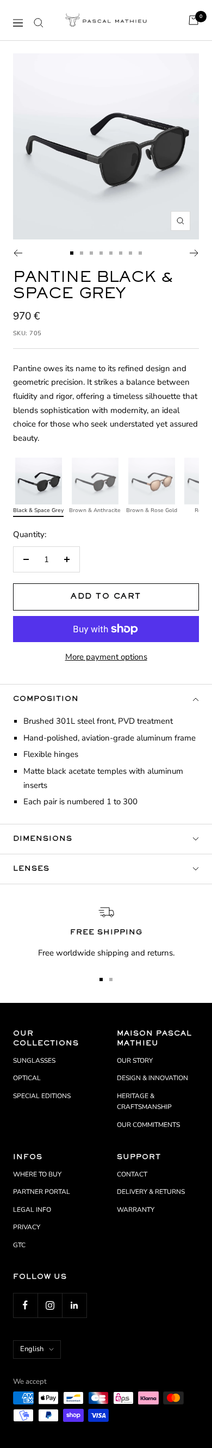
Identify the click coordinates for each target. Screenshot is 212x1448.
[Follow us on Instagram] (50, 1305)
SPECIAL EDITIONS (42, 1096)
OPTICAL (27, 1078)
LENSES (31, 869)
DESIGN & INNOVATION (152, 1078)
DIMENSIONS (42, 839)
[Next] (194, 253)
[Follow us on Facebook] (25, 1305)
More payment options (106, 656)
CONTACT (132, 1174)
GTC (19, 1245)
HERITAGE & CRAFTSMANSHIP (144, 1102)
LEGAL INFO (32, 1209)
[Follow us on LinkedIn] (74, 1305)
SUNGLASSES (34, 1060)
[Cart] (193, 20)
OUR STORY (135, 1060)
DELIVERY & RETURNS (151, 1191)
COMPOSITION (46, 699)
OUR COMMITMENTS (148, 1124)
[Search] (38, 23)
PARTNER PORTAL (41, 1191)
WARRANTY (135, 1209)
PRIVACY (26, 1227)
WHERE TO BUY (37, 1174)
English (31, 1349)
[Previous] (17, 253)
